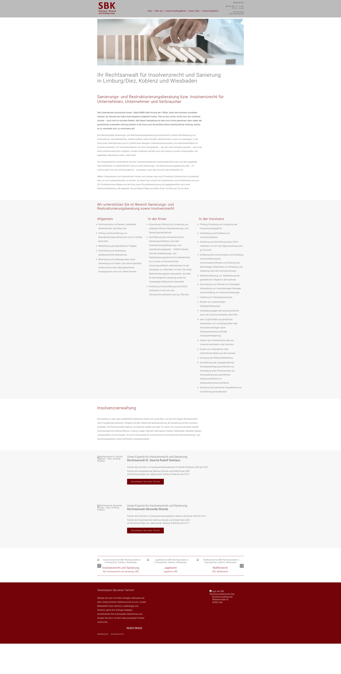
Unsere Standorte (210, 11)
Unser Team (194, 11)
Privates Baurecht (121, 561)
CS (210, 571)
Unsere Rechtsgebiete (176, 11)
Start (150, 11)
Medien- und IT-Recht (220, 561)
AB (112, 571)
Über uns (159, 11)
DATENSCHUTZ (117, 634)
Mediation (170, 561)
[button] (99, 566)
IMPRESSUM (102, 634)
